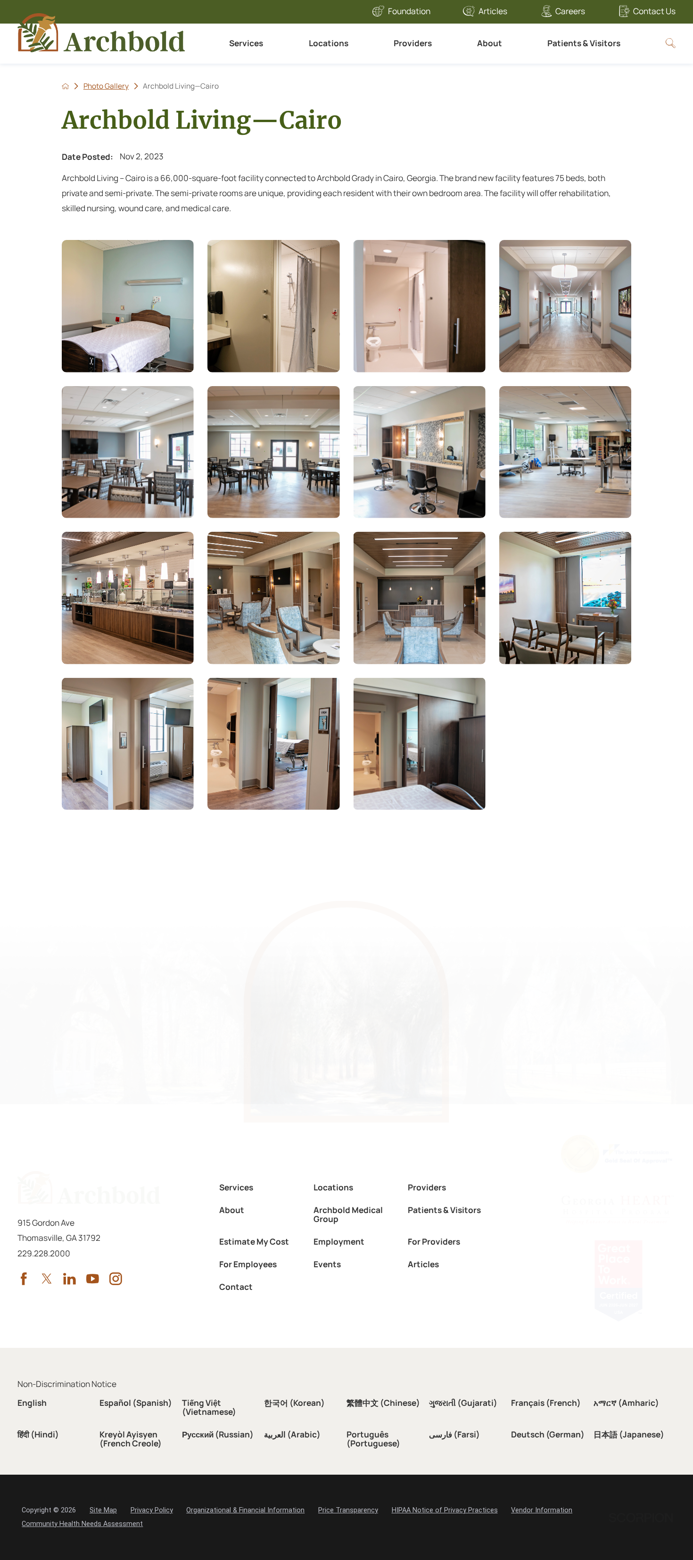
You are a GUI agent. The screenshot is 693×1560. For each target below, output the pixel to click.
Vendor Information (541, 1510)
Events (327, 1264)
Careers (570, 11)
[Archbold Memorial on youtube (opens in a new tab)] (92, 1278)
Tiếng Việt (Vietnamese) (209, 1407)
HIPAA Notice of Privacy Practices (445, 1510)
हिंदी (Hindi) (38, 1434)
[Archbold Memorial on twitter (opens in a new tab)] (47, 1278)
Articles (492, 11)
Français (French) (546, 1402)
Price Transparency (348, 1510)
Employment (339, 1241)
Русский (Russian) (218, 1434)
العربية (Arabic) (292, 1434)
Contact (236, 1286)
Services (246, 43)
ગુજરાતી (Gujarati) (463, 1402)
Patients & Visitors (583, 43)
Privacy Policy (152, 1510)
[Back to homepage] (65, 86)
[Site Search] (671, 43)
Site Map (103, 1510)
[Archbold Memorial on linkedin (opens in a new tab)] (69, 1278)
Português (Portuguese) (373, 1439)
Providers (413, 43)
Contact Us (654, 11)
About (489, 43)
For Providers (434, 1241)
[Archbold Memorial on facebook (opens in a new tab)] (23, 1278)
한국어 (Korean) (294, 1402)
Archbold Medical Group (348, 1214)
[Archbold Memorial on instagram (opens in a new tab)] (115, 1278)
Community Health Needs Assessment (82, 1524)
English (32, 1402)
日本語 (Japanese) (629, 1434)
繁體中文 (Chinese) (383, 1402)
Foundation (409, 11)
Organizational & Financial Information (245, 1510)
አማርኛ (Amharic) (626, 1402)
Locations (328, 43)
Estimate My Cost (254, 1241)
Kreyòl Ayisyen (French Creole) (130, 1439)
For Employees (248, 1264)
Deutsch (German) (548, 1434)
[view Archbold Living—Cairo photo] (128, 306)
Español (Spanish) (135, 1402)
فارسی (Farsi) (454, 1434)
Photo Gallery (106, 86)
